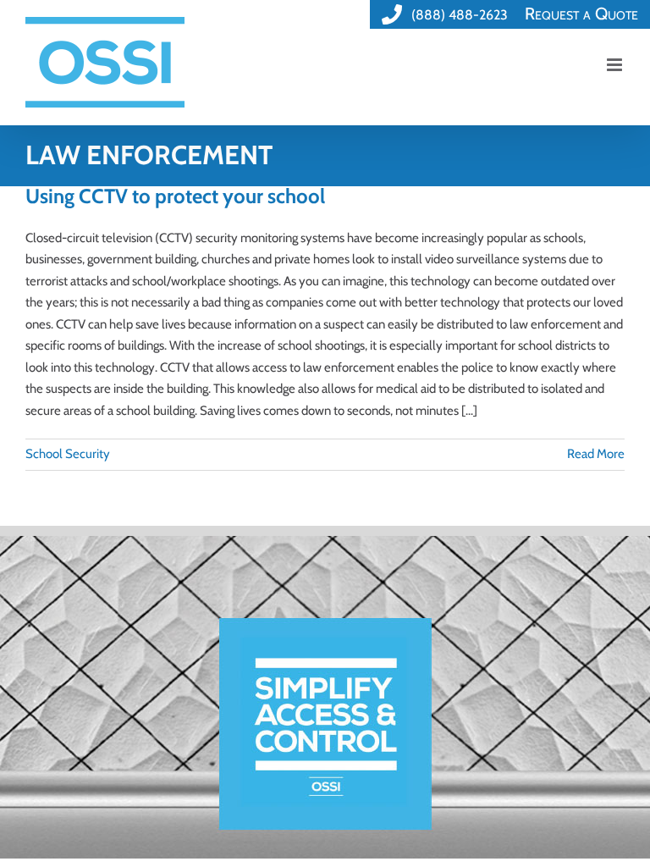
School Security (67, 453)
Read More (596, 453)
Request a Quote (581, 13)
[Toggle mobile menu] (616, 65)
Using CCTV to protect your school (175, 196)
